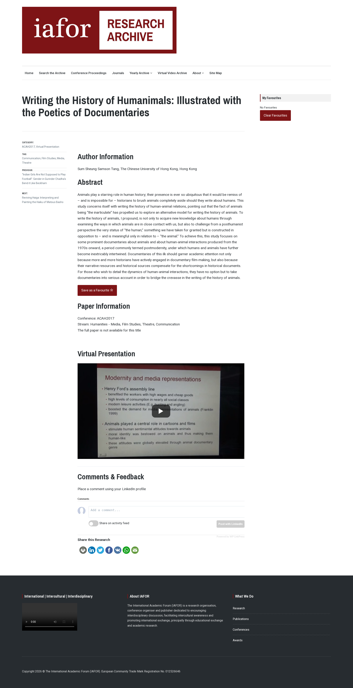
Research (239, 608)
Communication (31, 158)
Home (29, 73)
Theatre (26, 162)
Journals (118, 73)
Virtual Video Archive (172, 73)
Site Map (215, 73)
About (196, 73)
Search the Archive (52, 73)
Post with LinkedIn (230, 524)
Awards (238, 640)
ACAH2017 (28, 146)
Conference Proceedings (88, 73)
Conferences (241, 629)
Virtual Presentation (47, 146)
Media (60, 158)
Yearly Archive (139, 73)
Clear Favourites (275, 115)
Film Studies (49, 158)
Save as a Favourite (95, 290)
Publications (241, 619)
